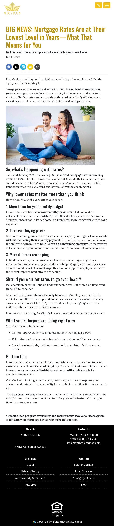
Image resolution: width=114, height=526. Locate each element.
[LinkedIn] (62, 516)
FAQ (83, 485)
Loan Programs (84, 464)
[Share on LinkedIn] (23, 67)
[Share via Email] (30, 67)
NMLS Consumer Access (30, 446)
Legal (30, 464)
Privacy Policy (30, 471)
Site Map (30, 485)
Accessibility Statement (30, 478)
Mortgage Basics (83, 478)
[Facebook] (53, 516)
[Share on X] (16, 67)
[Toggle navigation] (106, 5)
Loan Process (83, 471)
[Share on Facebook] (9, 67)
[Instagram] (57, 516)
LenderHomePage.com (67, 521)
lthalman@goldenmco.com (83, 442)
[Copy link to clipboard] (37, 67)
